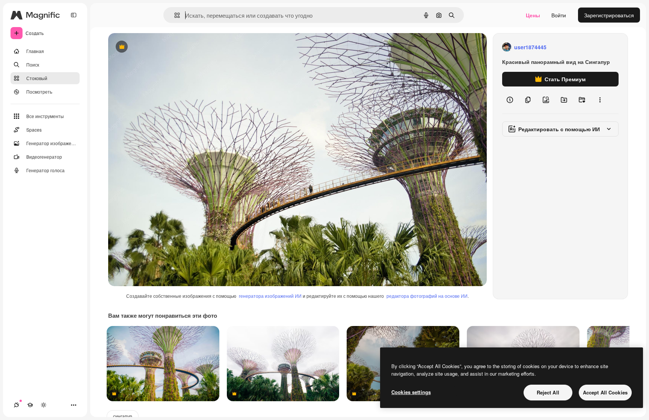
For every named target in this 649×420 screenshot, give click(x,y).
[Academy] (30, 405)
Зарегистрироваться (609, 15)
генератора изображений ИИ (270, 296)
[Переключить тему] (44, 405)
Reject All (548, 392)
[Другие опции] (599, 100)
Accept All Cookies (605, 392)
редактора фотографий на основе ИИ (427, 296)
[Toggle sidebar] (74, 15)
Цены (533, 15)
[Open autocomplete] (174, 15)
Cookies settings (411, 392)
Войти (558, 15)
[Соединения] (17, 405)
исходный (158, 47)
